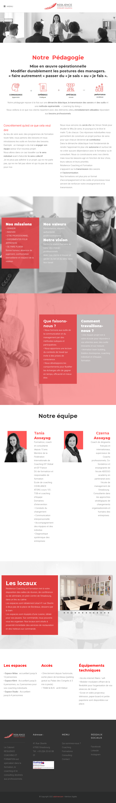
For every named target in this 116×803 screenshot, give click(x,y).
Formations (67, 751)
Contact (66, 759)
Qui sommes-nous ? (71, 743)
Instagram (95, 754)
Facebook (96, 746)
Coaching (66, 747)
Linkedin (95, 750)
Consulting (67, 755)
